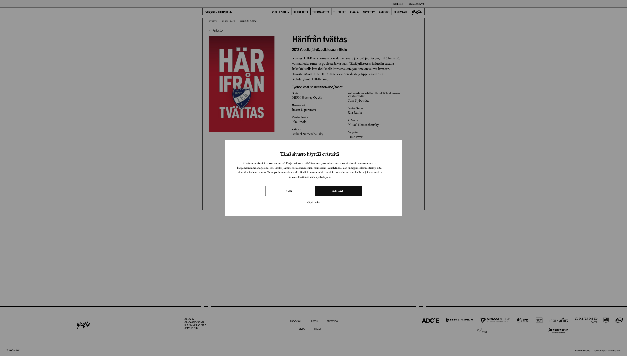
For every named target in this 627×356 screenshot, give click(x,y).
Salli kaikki (338, 191)
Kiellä (289, 191)
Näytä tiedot (313, 202)
